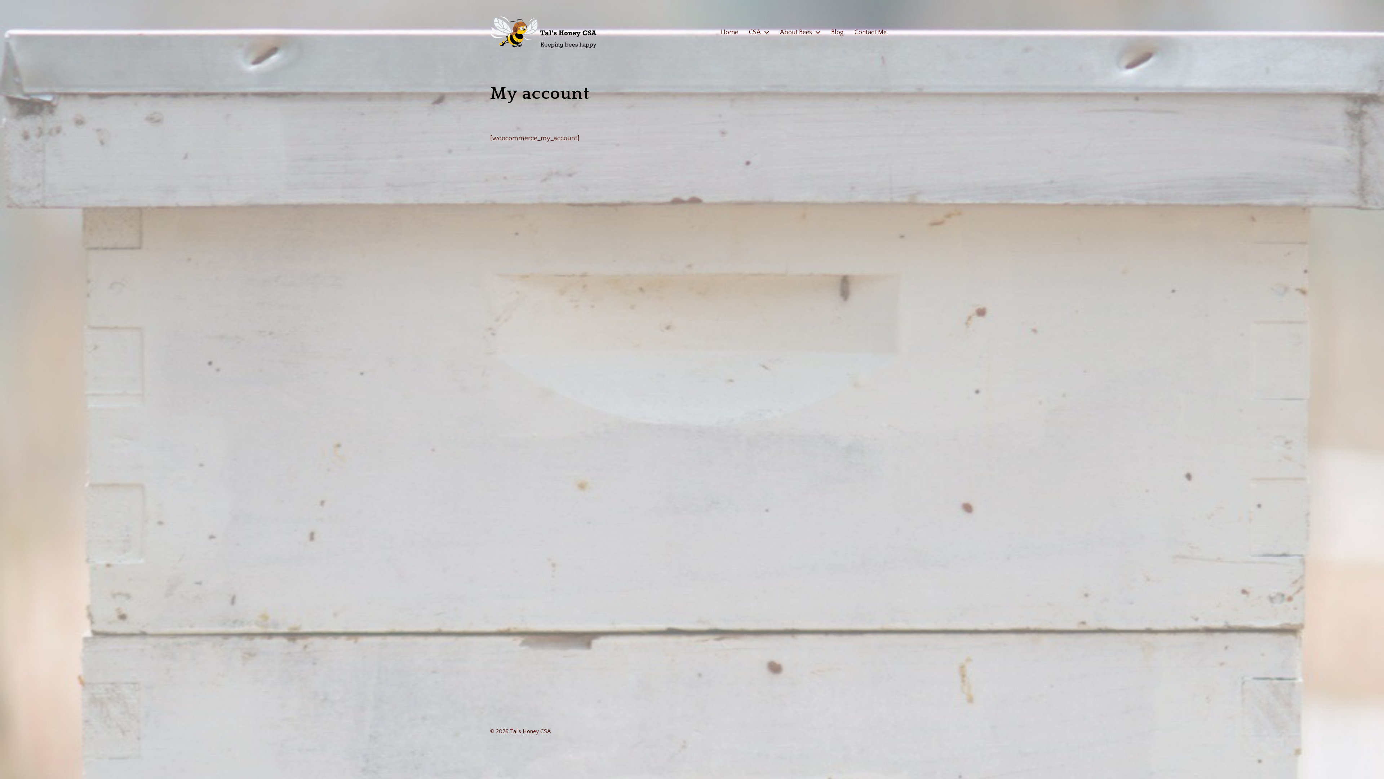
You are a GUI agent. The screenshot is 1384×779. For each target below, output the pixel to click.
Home (729, 32)
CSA (755, 32)
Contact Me (871, 32)
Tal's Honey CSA (530, 731)
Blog (837, 32)
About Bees (796, 32)
